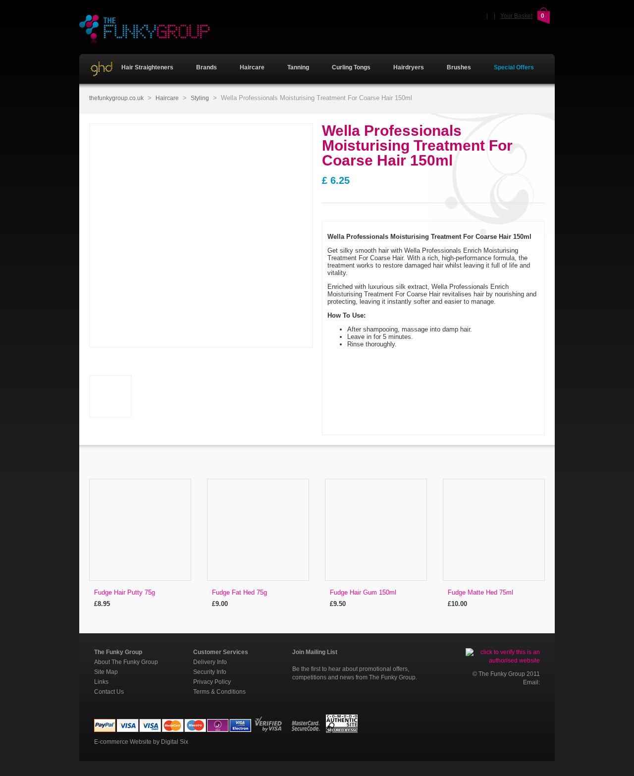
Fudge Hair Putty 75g (124, 592)
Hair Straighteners (146, 67)
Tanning (298, 67)
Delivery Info (210, 662)
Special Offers (514, 67)
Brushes (459, 67)
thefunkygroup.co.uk (116, 98)
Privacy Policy (212, 681)
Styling (200, 98)
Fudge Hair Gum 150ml (363, 592)
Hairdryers (408, 67)
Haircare (252, 67)
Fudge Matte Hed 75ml (480, 592)
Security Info (209, 671)
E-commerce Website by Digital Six (141, 741)
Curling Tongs (351, 67)
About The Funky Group (126, 662)
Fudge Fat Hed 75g (239, 592)
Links (101, 681)
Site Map (106, 671)
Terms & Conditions (219, 691)
